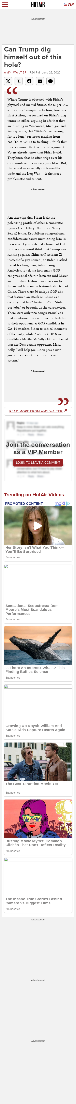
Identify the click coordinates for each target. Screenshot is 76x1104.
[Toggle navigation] (5, 4)
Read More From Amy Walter (36, 411)
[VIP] (69, 4)
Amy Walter (16, 72)
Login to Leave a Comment (38, 463)
